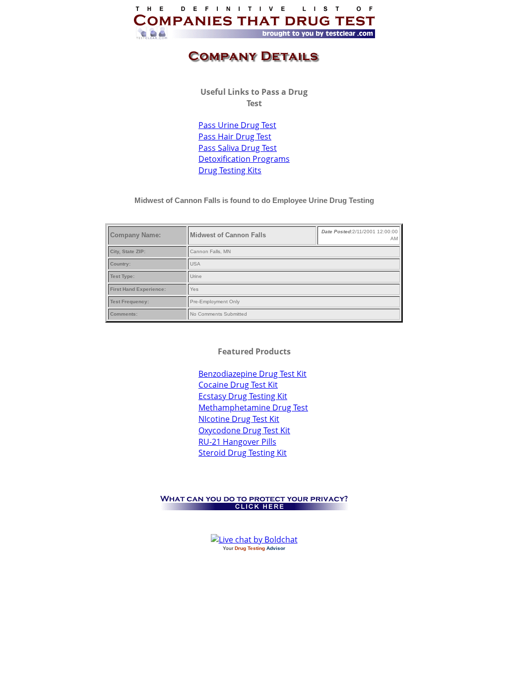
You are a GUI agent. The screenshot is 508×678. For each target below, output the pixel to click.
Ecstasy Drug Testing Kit (242, 396)
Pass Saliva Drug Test (237, 147)
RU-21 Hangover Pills (237, 441)
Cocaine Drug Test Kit (238, 384)
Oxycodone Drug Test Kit (244, 430)
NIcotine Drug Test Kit (238, 418)
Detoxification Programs (244, 158)
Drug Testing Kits (229, 170)
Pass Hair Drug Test (234, 136)
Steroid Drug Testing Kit (242, 452)
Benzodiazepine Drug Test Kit (252, 373)
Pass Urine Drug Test (237, 125)
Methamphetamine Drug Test (253, 407)
